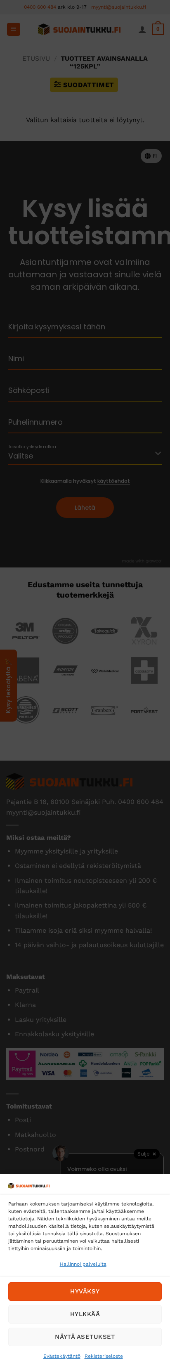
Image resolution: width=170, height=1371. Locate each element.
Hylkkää (85, 1314)
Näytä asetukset (85, 1336)
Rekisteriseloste (104, 1356)
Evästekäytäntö (61, 1356)
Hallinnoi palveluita (83, 1264)
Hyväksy (84, 1291)
